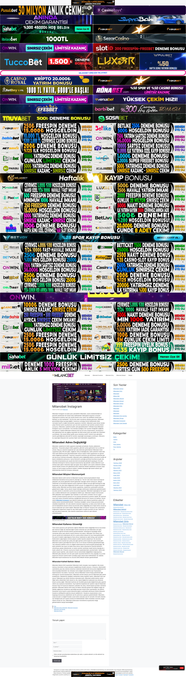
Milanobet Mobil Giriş (117, 535)
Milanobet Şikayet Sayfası (118, 553)
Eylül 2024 (116, 485)
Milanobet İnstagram (73, 607)
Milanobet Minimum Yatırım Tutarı (119, 533)
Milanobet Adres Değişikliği (60, 607)
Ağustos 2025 (117, 470)
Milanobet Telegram (126, 540)
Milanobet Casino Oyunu (127, 517)
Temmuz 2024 (117, 490)
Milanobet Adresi (118, 388)
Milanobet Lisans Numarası (118, 531)
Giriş (55, 606)
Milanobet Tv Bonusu (117, 542)
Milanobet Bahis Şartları (126, 513)
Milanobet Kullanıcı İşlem (127, 529)
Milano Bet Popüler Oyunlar (127, 537)
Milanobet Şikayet (121, 375)
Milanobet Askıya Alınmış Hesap (126, 511)
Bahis (115, 437)
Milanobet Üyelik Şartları (117, 550)
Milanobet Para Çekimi (117, 537)
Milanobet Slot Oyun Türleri (127, 538)
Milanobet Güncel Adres (117, 525)
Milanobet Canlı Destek (59, 609)
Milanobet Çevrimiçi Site (117, 548)
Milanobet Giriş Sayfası (120, 416)
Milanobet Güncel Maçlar (127, 525)
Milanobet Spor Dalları (117, 540)
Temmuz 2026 (117, 463)
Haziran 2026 (117, 465)
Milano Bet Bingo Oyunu (117, 515)
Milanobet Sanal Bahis (117, 538)
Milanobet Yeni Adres (117, 546)
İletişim (130, 375)
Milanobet (87, 375)
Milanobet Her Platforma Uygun (119, 527)
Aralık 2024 (116, 478)
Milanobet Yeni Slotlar (126, 546)
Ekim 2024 (116, 483)
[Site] (46, 128)
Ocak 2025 (116, 475)
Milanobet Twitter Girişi (117, 544)
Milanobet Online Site (126, 535)
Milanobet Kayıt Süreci (117, 529)
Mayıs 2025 (116, 473)
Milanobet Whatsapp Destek (128, 544)
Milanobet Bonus (126, 515)
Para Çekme (116, 444)
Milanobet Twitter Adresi (126, 542)
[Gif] (93, 177)
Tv (114, 449)
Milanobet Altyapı (58, 611)
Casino (115, 439)
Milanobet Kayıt (128, 527)
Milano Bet (116, 396)
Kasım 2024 (116, 480)
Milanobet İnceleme (98, 375)
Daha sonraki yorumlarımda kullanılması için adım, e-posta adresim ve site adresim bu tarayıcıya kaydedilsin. (79, 655)
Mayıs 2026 (116, 468)
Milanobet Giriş (110, 375)
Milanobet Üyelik (126, 548)
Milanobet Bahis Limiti (117, 513)
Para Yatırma (117, 447)
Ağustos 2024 (117, 487)
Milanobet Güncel (118, 401)
